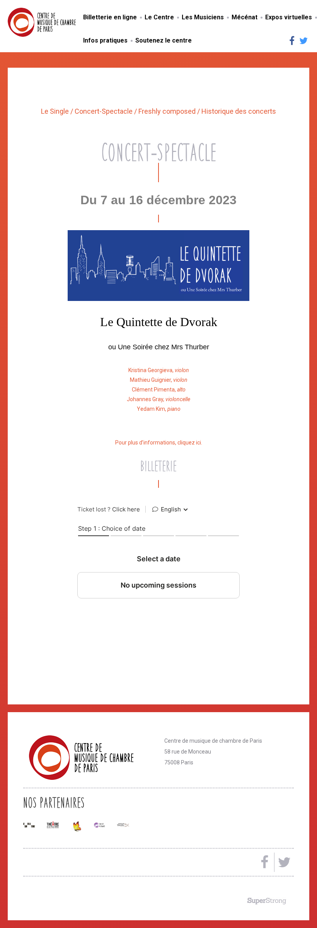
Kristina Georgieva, (158, 370)
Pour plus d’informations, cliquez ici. (158, 442)
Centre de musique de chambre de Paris (60, 22)
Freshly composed (167, 111)
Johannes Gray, (158, 399)
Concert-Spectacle (104, 111)
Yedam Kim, (159, 409)
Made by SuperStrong (266, 901)
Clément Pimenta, (159, 389)
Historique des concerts (238, 111)
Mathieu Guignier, (158, 380)
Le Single (55, 111)
